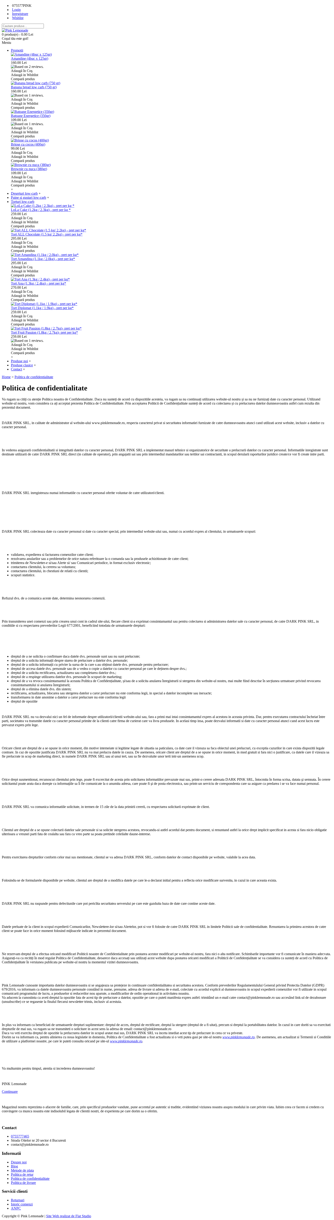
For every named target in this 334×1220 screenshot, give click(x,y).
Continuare (10, 1091)
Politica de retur (22, 1174)
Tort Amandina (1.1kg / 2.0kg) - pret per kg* (43, 259)
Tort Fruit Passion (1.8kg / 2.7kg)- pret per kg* (44, 332)
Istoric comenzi (22, 1204)
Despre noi (19, 1162)
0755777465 (20, 1136)
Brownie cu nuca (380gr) (29, 169)
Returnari (17, 1200)
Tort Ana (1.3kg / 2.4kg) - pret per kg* (38, 283)
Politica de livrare (23, 1183)
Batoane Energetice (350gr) (30, 116)
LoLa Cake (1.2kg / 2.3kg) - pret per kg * (41, 210)
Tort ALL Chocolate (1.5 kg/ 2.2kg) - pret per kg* (46, 234)
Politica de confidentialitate (30, 1178)
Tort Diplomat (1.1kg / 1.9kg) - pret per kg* (42, 308)
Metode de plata (22, 1170)
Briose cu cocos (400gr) (28, 144)
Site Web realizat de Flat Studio (68, 1216)
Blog (14, 1166)
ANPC (16, 1208)
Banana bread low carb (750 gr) (34, 87)
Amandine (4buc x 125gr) (29, 58)
